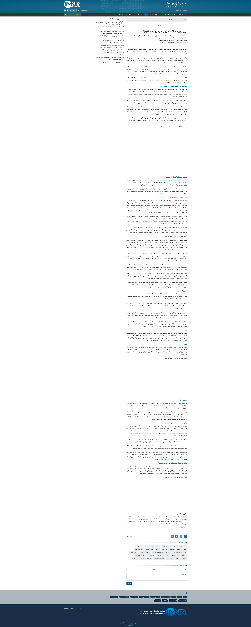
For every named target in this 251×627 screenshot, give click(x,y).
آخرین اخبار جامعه (115, 19)
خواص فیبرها (151, 555)
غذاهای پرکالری (176, 555)
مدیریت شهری (165, 597)
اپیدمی (175, 546)
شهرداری (165, 601)
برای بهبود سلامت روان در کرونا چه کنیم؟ (165, 31)
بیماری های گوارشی (166, 546)
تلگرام (68, 10)
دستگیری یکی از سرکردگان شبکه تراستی (113, 62)
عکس (125, 15)
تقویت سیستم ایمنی (159, 559)
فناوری (137, 15)
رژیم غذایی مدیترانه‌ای (180, 559)
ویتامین (168, 555)
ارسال (129, 584)
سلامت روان (160, 555)
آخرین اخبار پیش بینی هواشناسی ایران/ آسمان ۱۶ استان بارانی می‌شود (110, 37)
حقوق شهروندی (144, 597)
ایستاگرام (70, 10)
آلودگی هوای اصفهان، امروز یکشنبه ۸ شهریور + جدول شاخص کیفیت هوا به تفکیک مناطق (109, 23)
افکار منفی (147, 552)
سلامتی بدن (170, 559)
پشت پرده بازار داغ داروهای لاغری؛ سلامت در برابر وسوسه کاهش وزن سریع (110, 42)
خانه (185, 15)
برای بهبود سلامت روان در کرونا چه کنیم (141, 559)
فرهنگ (151, 15)
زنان (163, 549)
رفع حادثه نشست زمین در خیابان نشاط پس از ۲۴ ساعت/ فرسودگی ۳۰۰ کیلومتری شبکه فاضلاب (110, 46)
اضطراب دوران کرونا (181, 549)
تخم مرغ (184, 555)
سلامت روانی (183, 546)
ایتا (65, 10)
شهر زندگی (180, 15)
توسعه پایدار (114, 597)
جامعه (146, 15)
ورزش (141, 15)
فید (73, 10)
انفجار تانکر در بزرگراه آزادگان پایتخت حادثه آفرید (111, 50)
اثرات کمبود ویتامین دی (180, 552)
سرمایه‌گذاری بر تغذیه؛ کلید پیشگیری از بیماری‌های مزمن (110, 28)
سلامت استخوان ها (140, 555)
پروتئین (141, 552)
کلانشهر (173, 597)
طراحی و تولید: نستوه (124, 625)
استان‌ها (174, 15)
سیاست (161, 15)
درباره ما (78, 608)
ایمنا (167, 4)
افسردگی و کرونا (170, 549)
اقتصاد (155, 15)
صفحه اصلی (183, 20)
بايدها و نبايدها (149, 549)
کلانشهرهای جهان (154, 597)
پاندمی (157, 549)
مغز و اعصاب (133, 552)
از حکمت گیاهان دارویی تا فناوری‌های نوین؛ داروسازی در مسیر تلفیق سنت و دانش (109, 58)
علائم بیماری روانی (140, 546)
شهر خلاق (157, 601)
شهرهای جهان (167, 15)
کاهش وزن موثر (139, 549)
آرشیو (76, 10)
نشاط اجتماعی (133, 597)
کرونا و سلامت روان (158, 552)
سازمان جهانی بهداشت (153, 546)
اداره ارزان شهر (173, 601)
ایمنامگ (121, 15)
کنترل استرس (168, 552)
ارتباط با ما (66, 608)
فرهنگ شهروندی (123, 597)
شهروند (179, 597)
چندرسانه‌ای (131, 15)
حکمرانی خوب (182, 601)
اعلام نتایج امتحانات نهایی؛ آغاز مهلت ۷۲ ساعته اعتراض (110, 54)
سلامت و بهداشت (168, 20)
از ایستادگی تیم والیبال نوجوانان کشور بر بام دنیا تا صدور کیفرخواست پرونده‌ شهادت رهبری (110, 32)
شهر (185, 597)
